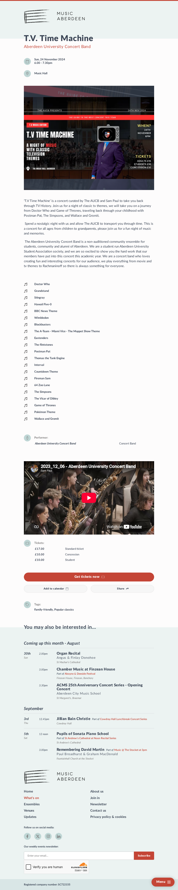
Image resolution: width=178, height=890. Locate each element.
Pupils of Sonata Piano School (83, 734)
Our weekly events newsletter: (41, 846)
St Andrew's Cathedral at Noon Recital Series (90, 738)
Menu (160, 881)
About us (97, 791)
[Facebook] (27, 836)
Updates (30, 817)
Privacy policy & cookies (108, 817)
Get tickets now (87, 576)
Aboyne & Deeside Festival (80, 673)
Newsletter (98, 804)
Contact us (98, 810)
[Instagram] (48, 836)
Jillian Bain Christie (73, 719)
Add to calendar (54, 588)
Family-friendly (43, 609)
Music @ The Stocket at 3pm (130, 750)
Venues (29, 810)
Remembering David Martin (80, 749)
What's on (31, 798)
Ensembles (32, 804)
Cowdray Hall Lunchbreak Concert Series (123, 719)
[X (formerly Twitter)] (37, 836)
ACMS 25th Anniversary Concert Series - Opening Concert (100, 687)
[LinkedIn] (58, 836)
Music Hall (40, 73)
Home (28, 791)
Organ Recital (68, 653)
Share (120, 588)
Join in (95, 798)
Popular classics (64, 609)
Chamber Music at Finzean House (86, 669)
